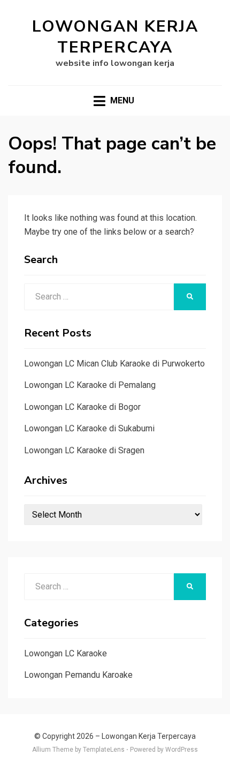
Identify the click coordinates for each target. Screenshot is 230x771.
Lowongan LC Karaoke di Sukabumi (89, 428)
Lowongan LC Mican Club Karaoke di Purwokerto (114, 363)
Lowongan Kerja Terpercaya (115, 37)
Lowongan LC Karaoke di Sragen (84, 450)
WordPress (181, 749)
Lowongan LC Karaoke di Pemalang (90, 385)
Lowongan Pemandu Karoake (78, 675)
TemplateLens (104, 749)
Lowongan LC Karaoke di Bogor (82, 407)
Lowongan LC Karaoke (65, 653)
